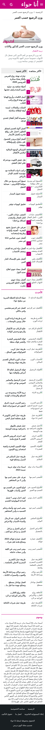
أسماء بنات (36, 623)
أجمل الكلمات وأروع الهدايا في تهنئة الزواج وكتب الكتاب (15, 100)
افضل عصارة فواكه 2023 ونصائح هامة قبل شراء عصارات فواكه (15, 542)
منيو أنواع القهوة (34, 693)
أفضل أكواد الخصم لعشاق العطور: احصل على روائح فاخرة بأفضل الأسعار (15, 131)
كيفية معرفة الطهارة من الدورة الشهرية (23, 690)
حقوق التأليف (7, 714)
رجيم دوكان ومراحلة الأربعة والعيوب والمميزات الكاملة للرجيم (14, 575)
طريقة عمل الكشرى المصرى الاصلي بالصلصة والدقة (15, 562)
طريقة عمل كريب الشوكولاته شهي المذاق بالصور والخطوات (16, 352)
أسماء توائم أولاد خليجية (21, 626)
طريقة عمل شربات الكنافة (15, 603)
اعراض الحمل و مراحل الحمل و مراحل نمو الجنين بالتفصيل (15, 531)
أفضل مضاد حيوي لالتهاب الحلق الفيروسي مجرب (16, 283)
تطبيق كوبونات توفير (17, 204)
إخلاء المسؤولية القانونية (34, 714)
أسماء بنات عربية (22, 623)
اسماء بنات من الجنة (33, 640)
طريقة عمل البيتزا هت (19, 673)
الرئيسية (31, 709)
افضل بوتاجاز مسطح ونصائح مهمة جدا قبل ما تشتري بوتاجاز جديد (16, 585)
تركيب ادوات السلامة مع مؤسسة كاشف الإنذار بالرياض (16, 173)
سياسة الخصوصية (18, 709)
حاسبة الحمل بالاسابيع (23, 651)
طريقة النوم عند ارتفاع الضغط (29, 671)
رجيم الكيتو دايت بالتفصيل (21, 662)
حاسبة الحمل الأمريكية (32, 648)
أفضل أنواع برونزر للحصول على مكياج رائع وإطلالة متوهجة (15, 142)
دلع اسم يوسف (23, 659)
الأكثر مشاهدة (35, 71)
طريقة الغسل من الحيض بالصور (21, 668)
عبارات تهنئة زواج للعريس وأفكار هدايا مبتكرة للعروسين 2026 (15, 79)
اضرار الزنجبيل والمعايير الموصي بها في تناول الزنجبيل (16, 383)
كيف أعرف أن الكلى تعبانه (30, 682)
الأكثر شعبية (21, 71)
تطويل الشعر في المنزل (16, 645)
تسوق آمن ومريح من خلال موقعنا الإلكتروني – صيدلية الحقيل (15, 184)
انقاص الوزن (20, 643)
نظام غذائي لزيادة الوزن (22, 699)
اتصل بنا (18, 714)
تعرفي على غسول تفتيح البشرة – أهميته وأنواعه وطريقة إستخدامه (16, 230)
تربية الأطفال (37, 51)
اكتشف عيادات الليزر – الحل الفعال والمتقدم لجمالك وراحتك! (16, 218)
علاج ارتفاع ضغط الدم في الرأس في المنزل (23, 679)
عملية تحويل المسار (18, 194)
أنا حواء (29, 4)
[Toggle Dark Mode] (11, 4)
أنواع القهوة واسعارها (24, 631)
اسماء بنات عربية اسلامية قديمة (17, 637)
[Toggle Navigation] (41, 4)
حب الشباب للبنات (20, 657)
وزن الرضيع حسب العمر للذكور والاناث (23, 46)
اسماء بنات (24, 634)
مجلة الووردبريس (19, 725)
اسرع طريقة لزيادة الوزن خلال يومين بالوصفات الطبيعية (15, 321)
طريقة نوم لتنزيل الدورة (14, 676)
